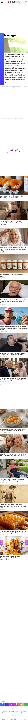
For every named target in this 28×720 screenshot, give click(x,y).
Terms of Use (21, 718)
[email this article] (11, 704)
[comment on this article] (21, 704)
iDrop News (11, 711)
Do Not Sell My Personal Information (14, 718)
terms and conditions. (18, 712)
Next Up (13, 150)
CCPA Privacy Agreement (5, 718)
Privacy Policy (24, 718)
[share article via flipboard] (16, 704)
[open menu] (2, 2)
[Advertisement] (14, 19)
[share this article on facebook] (2, 704)
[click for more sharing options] (25, 704)
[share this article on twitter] (7, 704)
